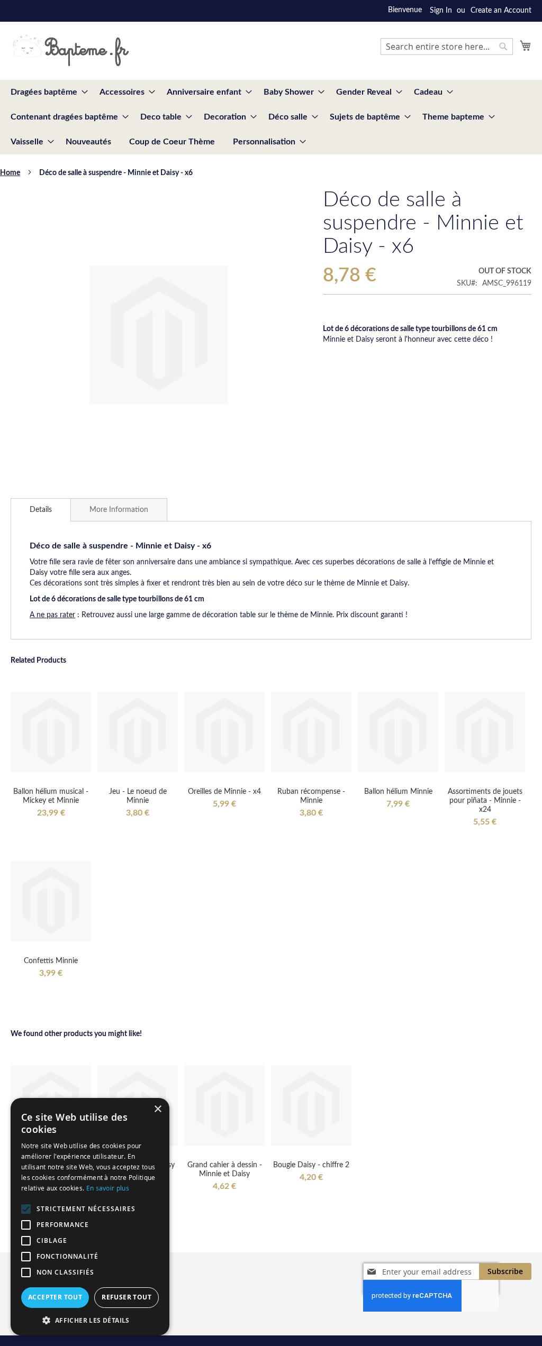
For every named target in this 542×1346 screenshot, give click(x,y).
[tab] (41, 509)
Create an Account (501, 10)
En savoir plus (107, 1188)
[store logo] (71, 50)
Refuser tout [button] (126, 1297)
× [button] (157, 1109)
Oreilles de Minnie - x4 (224, 791)
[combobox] (447, 46)
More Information (118, 510)
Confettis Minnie (51, 961)
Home (10, 173)
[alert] (90, 1216)
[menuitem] (46, 92)
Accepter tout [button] (55, 1297)
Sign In (441, 10)
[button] (90, 1320)
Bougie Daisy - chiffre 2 (311, 1165)
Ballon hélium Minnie (398, 791)
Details (41, 510)
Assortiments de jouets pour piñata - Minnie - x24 (485, 800)
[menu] (271, 117)
